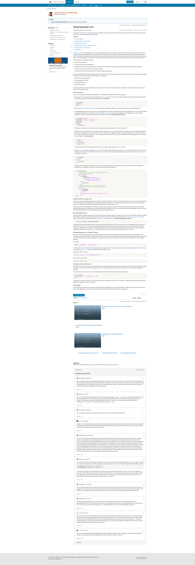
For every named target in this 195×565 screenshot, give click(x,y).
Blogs (96, 5)
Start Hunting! (53, 71)
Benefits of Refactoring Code (59, 39)
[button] (142, 2)
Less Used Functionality (60, 52)
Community (69, 2)
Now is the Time (56, 30)
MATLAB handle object (87, 108)
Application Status (81, 557)
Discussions (84, 5)
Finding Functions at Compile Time (82, 41)
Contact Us (96, 557)
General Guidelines (78, 39)
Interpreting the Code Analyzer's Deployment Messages (89, 325)
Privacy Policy (64, 557)
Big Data (60, 49)
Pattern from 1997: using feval (58, 37)
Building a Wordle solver (58, 35)
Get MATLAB (130, 2)
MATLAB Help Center (59, 2)
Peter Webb (87, 33)
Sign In (138, 2)
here (128, 289)
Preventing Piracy (72, 557)
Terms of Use (90, 557)
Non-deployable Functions (80, 43)
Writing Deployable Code (83, 27)
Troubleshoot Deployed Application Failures (88, 353)
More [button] (100, 5)
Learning (77, 2)
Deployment (85, 297)
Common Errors (60, 51)
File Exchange (61, 5)
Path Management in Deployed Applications (112, 334)
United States (142, 558)
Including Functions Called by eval (82, 47)
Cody (68, 5)
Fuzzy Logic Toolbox (101, 218)
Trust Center (50, 557)
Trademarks (57, 557)
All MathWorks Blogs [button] (51, 8)
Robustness (60, 47)
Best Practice (60, 45)
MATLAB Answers (52, 5)
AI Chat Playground (75, 5)
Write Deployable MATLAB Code (109, 353)
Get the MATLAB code (79, 295)
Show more (51, 55)
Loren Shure (81, 30)
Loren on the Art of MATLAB (65, 13)
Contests (91, 5)
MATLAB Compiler (79, 53)
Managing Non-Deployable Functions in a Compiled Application (117, 306)
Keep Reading (77, 49)
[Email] (139, 297)
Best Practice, (80, 297)
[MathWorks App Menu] (145, 2)
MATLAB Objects (122, 147)
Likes (135, 30)
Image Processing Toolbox (133, 216)
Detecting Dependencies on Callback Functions (85, 45)
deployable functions (83, 226)
